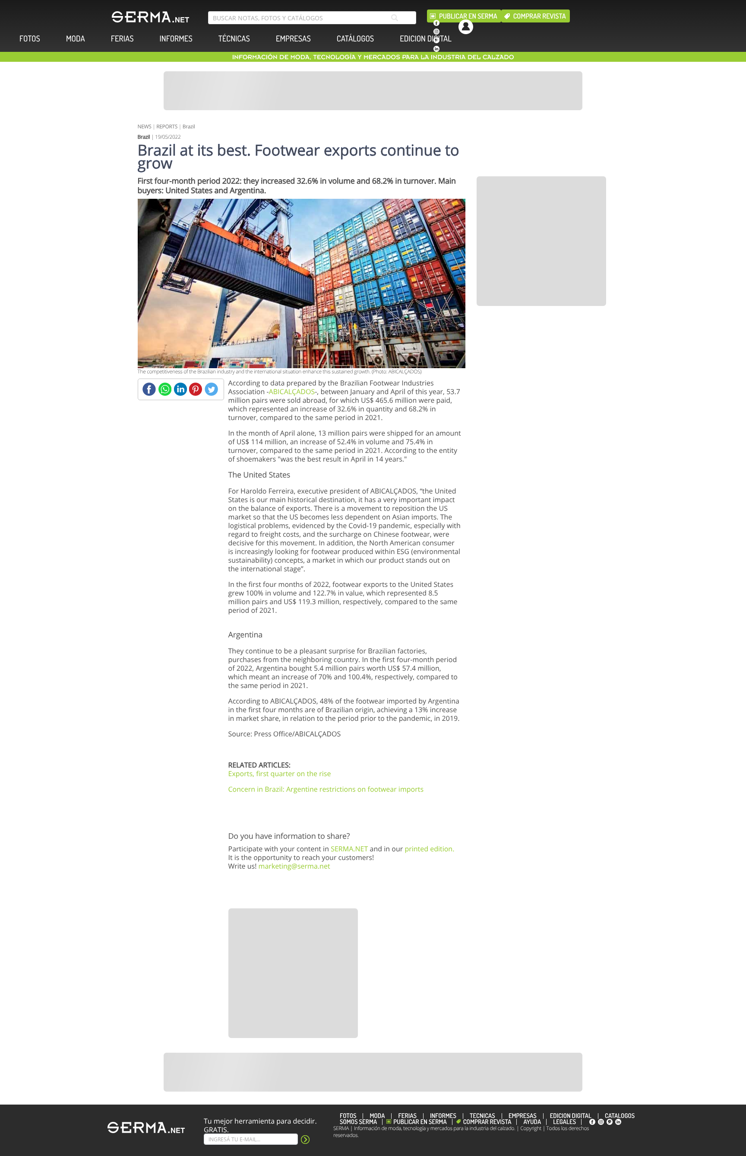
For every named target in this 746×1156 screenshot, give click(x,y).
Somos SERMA (358, 1122)
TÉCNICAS (234, 39)
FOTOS (29, 39)
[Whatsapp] (164, 389)
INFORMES (176, 39)
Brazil (189, 126)
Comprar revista (539, 16)
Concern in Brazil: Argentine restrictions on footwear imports (326, 789)
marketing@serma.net (294, 866)
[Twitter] (211, 389)
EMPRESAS (293, 39)
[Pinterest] (195, 389)
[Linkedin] (180, 389)
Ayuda (532, 1122)
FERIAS (122, 39)
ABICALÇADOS (292, 391)
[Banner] (373, 90)
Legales (564, 1122)
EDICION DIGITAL (426, 39)
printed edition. (429, 848)
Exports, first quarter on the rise (279, 773)
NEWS (145, 126)
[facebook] (436, 23)
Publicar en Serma (468, 16)
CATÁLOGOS (355, 39)
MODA (75, 39)
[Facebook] (149, 389)
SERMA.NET (349, 848)
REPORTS (166, 126)
